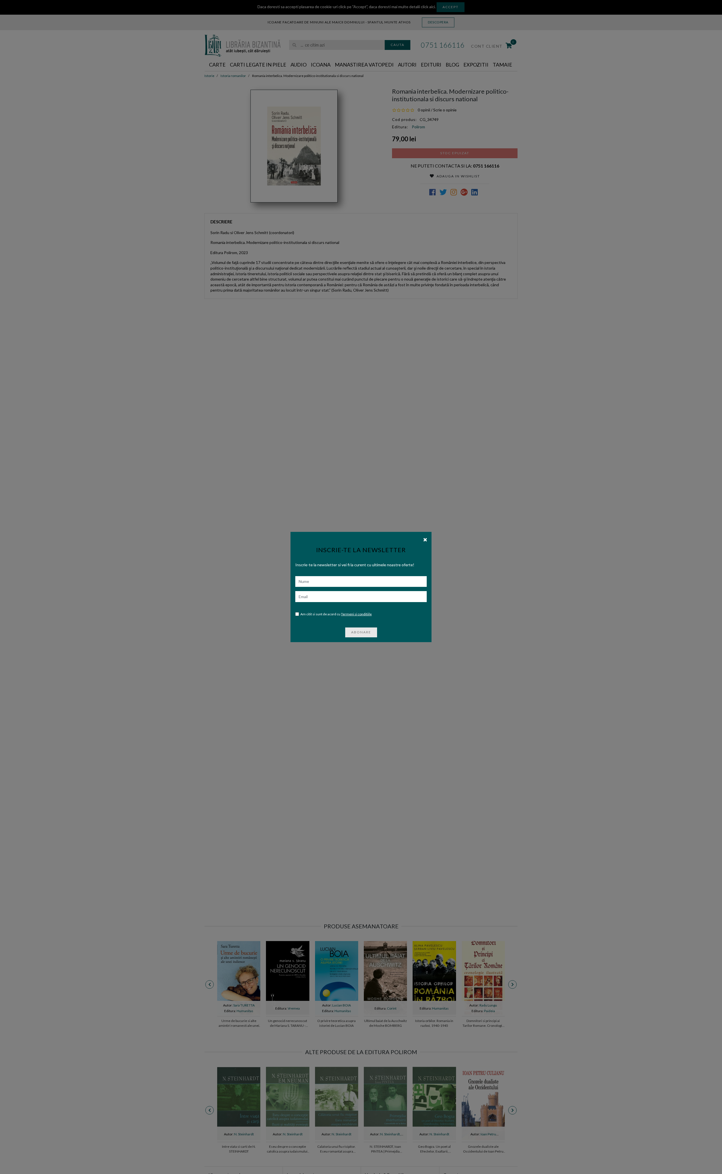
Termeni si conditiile (356, 614)
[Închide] (425, 539)
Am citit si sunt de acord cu (336, 614)
